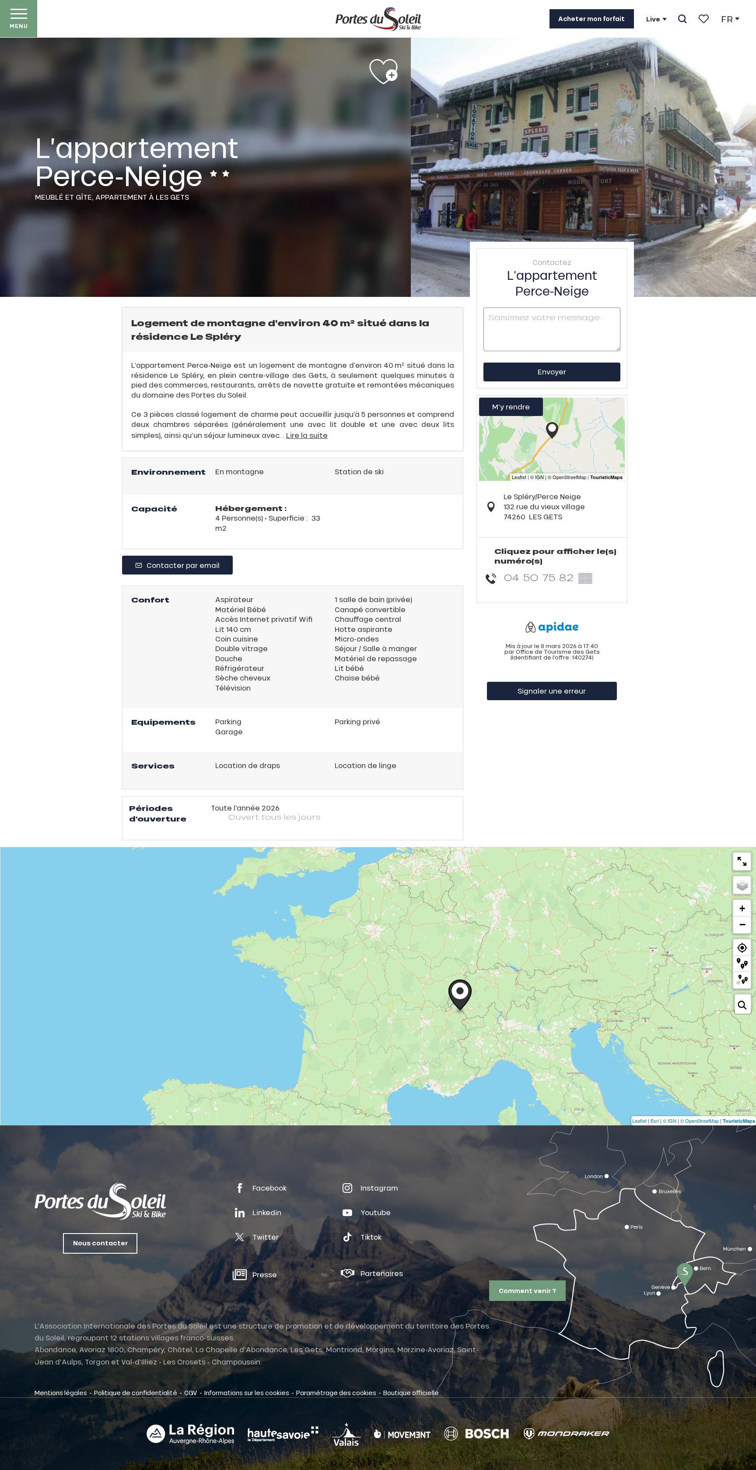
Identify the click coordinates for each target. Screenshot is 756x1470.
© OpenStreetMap (699, 1120)
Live (653, 19)
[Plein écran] (742, 861)
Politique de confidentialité (135, 1392)
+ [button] (742, 908)
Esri (655, 1120)
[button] (682, 18)
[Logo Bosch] (476, 1433)
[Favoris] (704, 19)
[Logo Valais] (346, 1434)
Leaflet (639, 1120)
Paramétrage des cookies (336, 1392)
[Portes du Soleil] (378, 19)
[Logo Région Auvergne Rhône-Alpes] (190, 1434)
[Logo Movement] (402, 1434)
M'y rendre (511, 406)
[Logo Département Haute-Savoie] (283, 1434)
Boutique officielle (411, 1392)
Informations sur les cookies (246, 1392)
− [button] (742, 924)
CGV (190, 1392)
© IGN (669, 1120)
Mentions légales (61, 1392)
